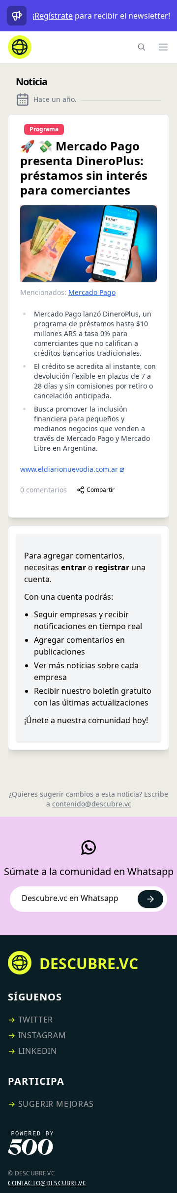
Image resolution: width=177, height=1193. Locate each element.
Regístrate (53, 15)
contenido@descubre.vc (91, 803)
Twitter (36, 1019)
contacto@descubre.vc (47, 1183)
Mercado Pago (92, 292)
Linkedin (37, 1051)
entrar (73, 567)
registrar (112, 567)
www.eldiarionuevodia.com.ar (69, 469)
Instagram (42, 1035)
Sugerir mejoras (56, 1103)
